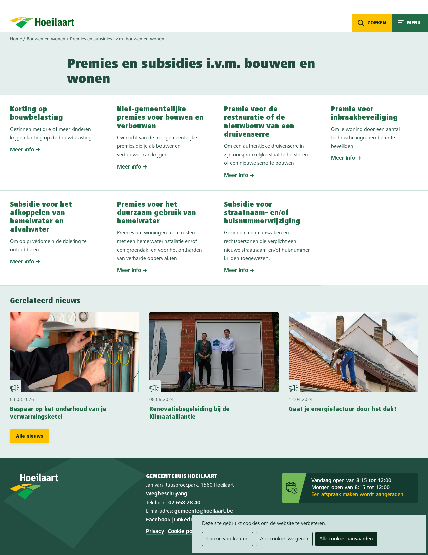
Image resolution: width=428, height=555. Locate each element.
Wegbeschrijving (166, 494)
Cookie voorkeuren (227, 539)
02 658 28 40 (184, 503)
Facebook (158, 520)
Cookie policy (184, 531)
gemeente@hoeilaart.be (203, 511)
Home (16, 39)
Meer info (22, 150)
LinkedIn (184, 520)
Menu (410, 23)
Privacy (155, 531)
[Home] (42, 22)
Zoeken (376, 23)
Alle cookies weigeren (284, 539)
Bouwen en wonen (46, 39)
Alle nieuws (29, 436)
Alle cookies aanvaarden (346, 539)
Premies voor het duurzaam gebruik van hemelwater (156, 213)
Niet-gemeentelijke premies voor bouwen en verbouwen (160, 118)
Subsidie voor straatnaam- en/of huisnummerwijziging (262, 213)
